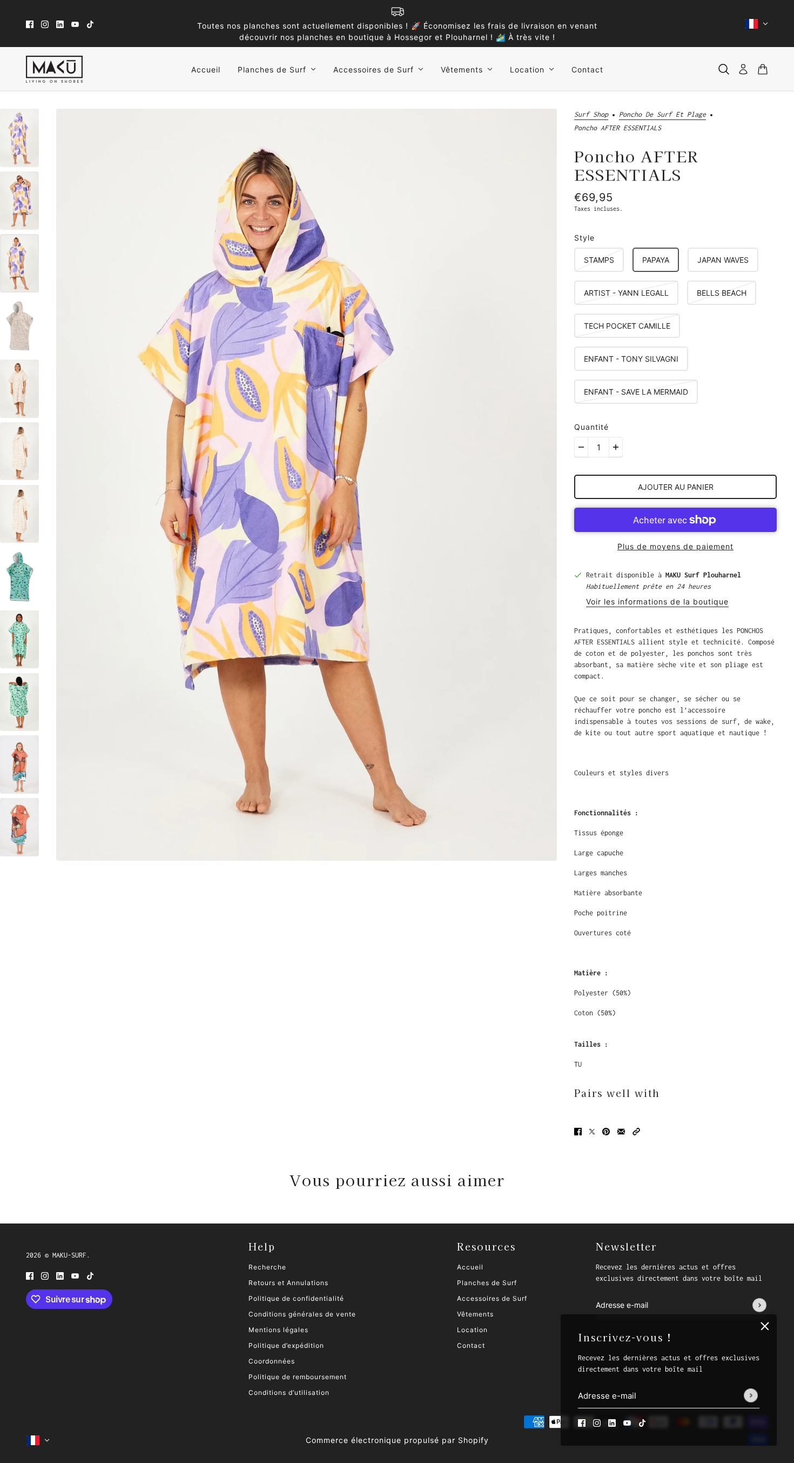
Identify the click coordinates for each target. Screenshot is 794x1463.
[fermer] (764, 1326)
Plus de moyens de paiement (675, 546)
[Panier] (762, 69)
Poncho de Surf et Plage (662, 114)
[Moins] (581, 447)
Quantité (591, 426)
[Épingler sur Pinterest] (606, 1131)
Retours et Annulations (288, 1283)
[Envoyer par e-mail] (621, 1131)
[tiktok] (90, 24)
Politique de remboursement (297, 1377)
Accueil (470, 1267)
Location (472, 1330)
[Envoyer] (751, 1396)
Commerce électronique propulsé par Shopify (397, 1440)
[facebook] (30, 24)
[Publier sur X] (592, 1131)
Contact (471, 1345)
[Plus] (616, 447)
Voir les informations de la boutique (657, 602)
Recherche (267, 1267)
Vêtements (475, 1314)
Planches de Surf (487, 1283)
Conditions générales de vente (302, 1314)
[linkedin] (60, 24)
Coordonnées (271, 1361)
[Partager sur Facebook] (578, 1131)
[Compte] (743, 69)
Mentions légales (278, 1330)
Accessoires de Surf (492, 1298)
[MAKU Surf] (54, 69)
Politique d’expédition (286, 1345)
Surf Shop (591, 114)
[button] (636, 1131)
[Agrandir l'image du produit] (306, 485)
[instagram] (45, 24)
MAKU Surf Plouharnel (703, 575)
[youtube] (75, 24)
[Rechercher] (723, 69)
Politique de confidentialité (296, 1298)
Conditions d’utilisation (288, 1392)
